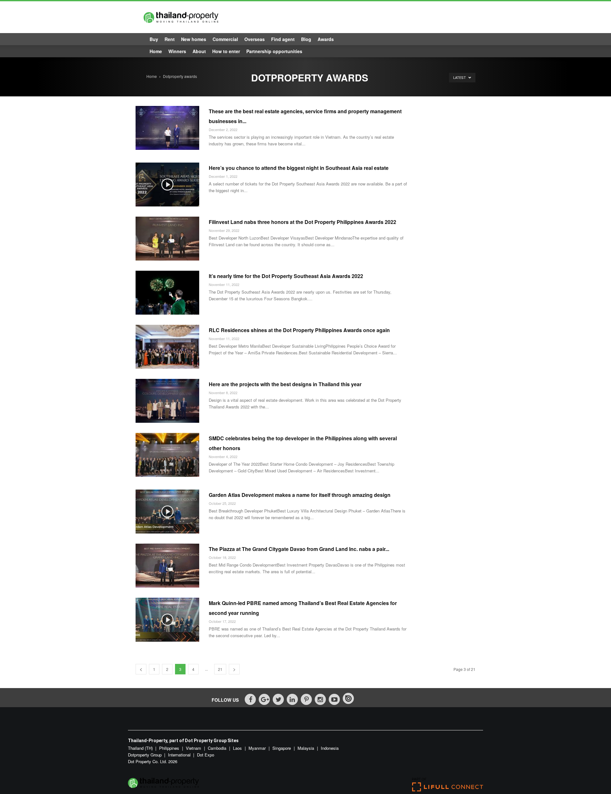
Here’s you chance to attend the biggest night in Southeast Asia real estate (299, 167)
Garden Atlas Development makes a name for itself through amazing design (299, 494)
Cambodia (218, 748)
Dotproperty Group (145, 755)
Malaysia (306, 748)
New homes (193, 39)
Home (156, 51)
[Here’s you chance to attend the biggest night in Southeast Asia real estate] (167, 184)
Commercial (225, 39)
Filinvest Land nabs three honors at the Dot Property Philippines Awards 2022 (302, 222)
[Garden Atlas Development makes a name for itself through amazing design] (167, 511)
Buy (154, 39)
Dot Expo (205, 755)
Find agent (283, 39)
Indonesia (330, 748)
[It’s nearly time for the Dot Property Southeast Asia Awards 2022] (167, 293)
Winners (177, 51)
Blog (306, 39)
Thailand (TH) (140, 748)
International (179, 755)
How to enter (226, 51)
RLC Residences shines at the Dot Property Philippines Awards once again (299, 330)
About (199, 51)
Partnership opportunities (274, 51)
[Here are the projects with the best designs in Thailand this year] (167, 401)
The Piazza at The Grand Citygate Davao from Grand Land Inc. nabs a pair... (299, 549)
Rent (170, 39)
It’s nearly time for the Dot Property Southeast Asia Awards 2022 (286, 276)
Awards (326, 39)
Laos (238, 748)
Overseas (254, 39)
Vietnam (194, 748)
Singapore (282, 748)
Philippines (169, 748)
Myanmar (258, 748)
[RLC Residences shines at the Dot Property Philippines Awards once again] (167, 347)
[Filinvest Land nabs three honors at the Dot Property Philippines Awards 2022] (167, 239)
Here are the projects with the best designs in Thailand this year (285, 384)
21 (220, 669)
